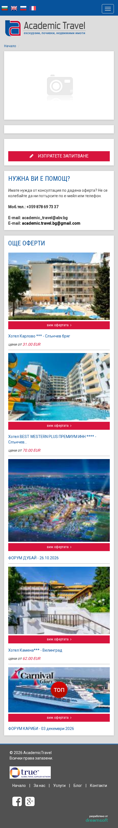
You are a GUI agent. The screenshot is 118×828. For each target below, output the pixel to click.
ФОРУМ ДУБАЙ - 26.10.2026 (33, 558)
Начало (10, 46)
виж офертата (58, 325)
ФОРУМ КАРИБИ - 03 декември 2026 (41, 728)
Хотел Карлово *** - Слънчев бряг (39, 336)
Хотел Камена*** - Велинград (35, 650)
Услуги (59, 785)
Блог (78, 785)
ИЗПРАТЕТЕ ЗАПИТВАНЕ (60, 156)
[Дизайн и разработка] (97, 819)
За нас (39, 785)
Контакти (98, 785)
